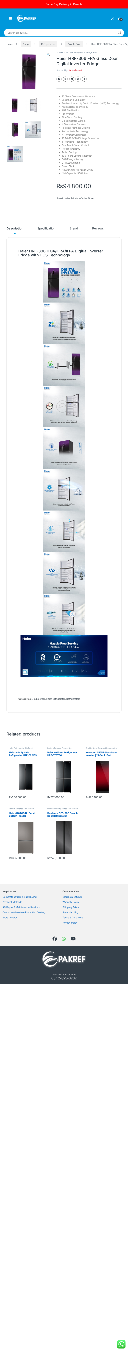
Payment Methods (12, 902)
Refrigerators (48, 44)
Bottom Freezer (54, 748)
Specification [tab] (46, 228)
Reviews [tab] (98, 228)
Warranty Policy (70, 902)
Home (9, 44)
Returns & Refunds (72, 896)
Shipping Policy (70, 907)
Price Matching (70, 912)
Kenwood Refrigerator (107, 748)
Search (119, 32)
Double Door (74, 44)
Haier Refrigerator (76, 52)
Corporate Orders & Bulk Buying (19, 896)
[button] (48, 55)
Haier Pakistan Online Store (79, 198)
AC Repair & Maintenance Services (21, 907)
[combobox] (59, 32)
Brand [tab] (74, 228)
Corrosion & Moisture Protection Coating (23, 912)
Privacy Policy (70, 922)
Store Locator (9, 917)
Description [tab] (14, 228)
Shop (25, 44)
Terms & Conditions (72, 917)
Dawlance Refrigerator (56, 809)
